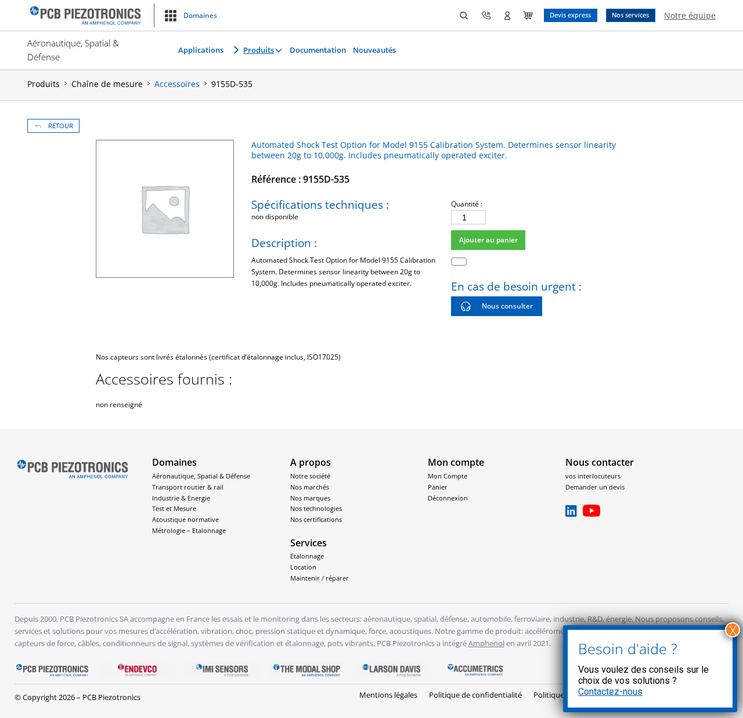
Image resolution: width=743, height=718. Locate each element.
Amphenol (486, 643)
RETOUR (60, 125)
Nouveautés (374, 50)
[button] (190, 16)
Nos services (630, 14)
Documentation (318, 50)
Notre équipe (690, 15)
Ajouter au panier (488, 240)
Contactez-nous (610, 691)
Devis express (570, 14)
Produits (258, 50)
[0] (528, 15)
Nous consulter (507, 306)
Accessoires (177, 83)
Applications (200, 50)
